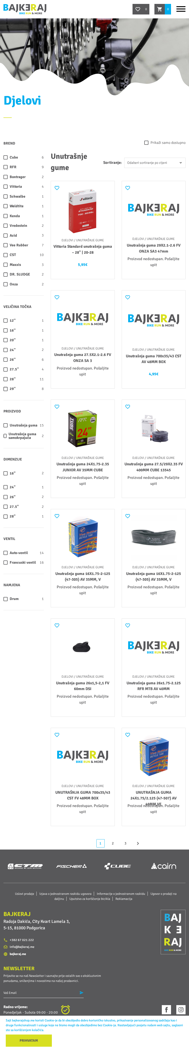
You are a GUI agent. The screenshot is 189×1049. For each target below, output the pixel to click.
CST (13, 255)
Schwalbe (17, 196)
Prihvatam (29, 1040)
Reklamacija (123, 899)
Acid (13, 235)
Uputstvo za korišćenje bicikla (89, 899)
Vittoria (16, 186)
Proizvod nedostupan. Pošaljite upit (153, 261)
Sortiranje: (112, 162)
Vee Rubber (19, 245)
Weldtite (17, 206)
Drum (14, 599)
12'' (13, 320)
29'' (13, 389)
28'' (13, 379)
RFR (13, 167)
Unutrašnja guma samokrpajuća (22, 436)
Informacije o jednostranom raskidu (121, 894)
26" (12, 497)
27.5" (14, 507)
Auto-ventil (19, 553)
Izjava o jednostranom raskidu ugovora (65, 894)
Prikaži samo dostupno (168, 143)
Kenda (15, 216)
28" (12, 516)
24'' (13, 350)
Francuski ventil (23, 562)
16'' (13, 330)
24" (12, 487)
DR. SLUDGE (20, 274)
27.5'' (14, 369)
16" (12, 473)
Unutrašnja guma (23, 425)
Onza (14, 284)
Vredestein (18, 225)
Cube (14, 157)
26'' (13, 359)
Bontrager (18, 177)
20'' (13, 340)
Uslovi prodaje (24, 894)
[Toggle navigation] (181, 9)
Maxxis (15, 265)
